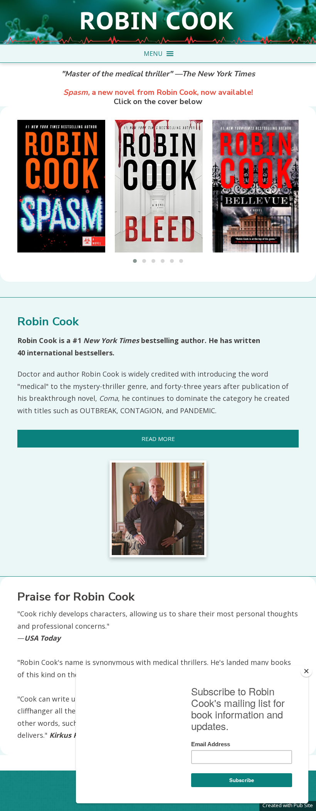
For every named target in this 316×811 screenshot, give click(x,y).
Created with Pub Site (287, 805)
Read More (158, 439)
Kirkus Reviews (75, 735)
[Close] (306, 671)
